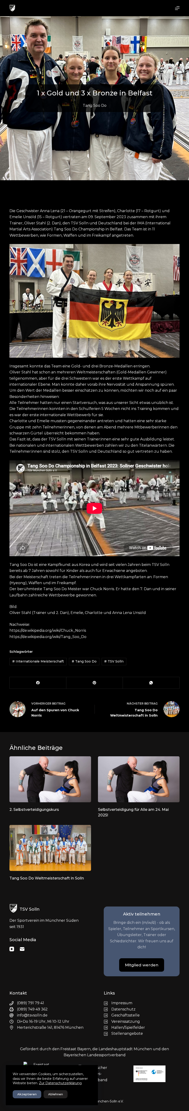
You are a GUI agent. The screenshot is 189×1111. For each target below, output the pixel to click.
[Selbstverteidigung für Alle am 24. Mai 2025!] (139, 779)
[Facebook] (38, 683)
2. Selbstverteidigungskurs (34, 809)
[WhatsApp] (151, 683)
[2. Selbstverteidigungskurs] (50, 779)
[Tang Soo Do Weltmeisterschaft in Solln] (50, 848)
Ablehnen (55, 1094)
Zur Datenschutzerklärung (60, 1083)
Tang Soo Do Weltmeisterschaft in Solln (46, 878)
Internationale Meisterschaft (38, 661)
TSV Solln (114, 661)
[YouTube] (11, 949)
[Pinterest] (94, 683)
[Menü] (177, 8)
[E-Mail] (22, 949)
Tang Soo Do (94, 105)
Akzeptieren (27, 1094)
